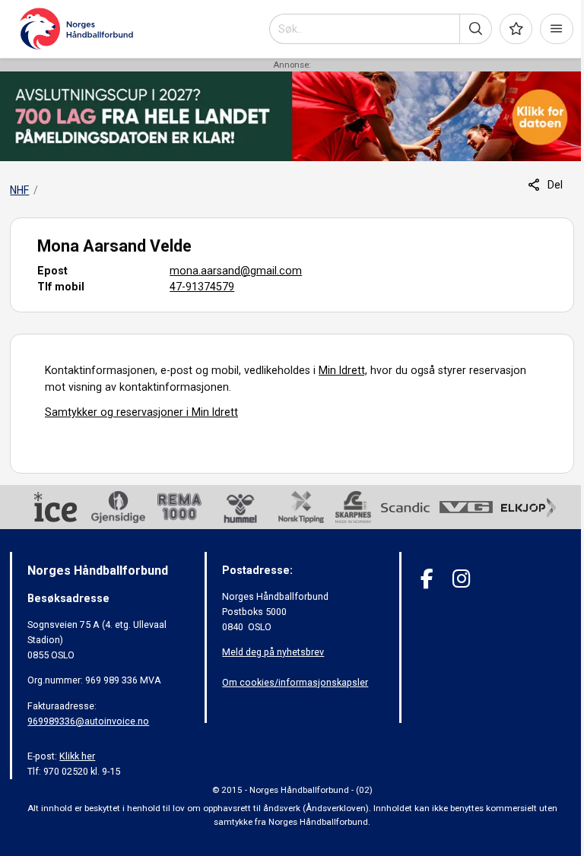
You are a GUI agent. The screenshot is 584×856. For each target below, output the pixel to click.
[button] (475, 29)
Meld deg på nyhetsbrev (273, 652)
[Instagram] (461, 579)
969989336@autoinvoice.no (88, 721)
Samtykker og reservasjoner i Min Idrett (141, 412)
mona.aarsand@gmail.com (236, 271)
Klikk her (77, 756)
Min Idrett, (343, 370)
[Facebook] (427, 579)
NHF (19, 190)
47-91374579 (202, 287)
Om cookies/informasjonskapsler (295, 682)
